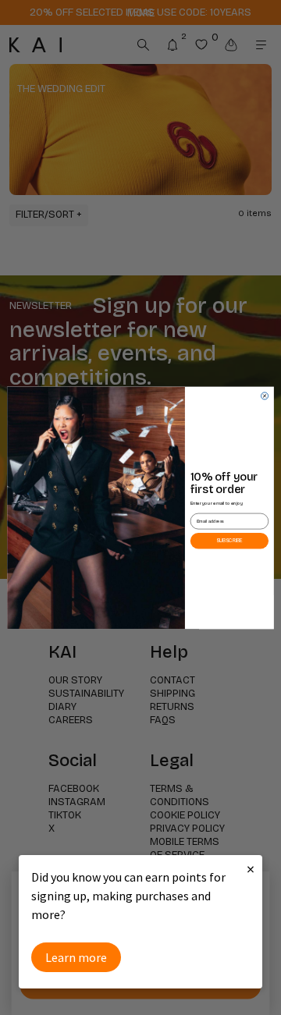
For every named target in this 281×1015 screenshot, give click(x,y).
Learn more (76, 957)
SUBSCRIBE (229, 540)
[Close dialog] (264, 395)
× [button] (250, 868)
